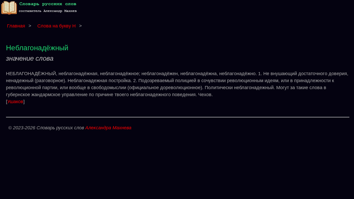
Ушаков (15, 101)
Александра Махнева (108, 127)
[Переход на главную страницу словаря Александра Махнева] (40, 15)
